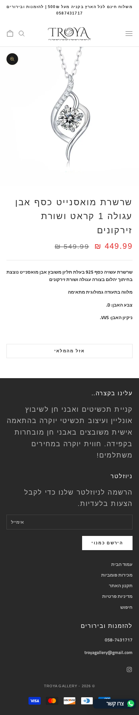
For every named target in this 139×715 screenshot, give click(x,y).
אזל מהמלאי (69, 350)
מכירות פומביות (117, 574)
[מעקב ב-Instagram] (129, 669)
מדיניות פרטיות (117, 596)
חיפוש (126, 607)
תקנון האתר (121, 585)
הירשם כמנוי (107, 542)
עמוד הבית (122, 564)
